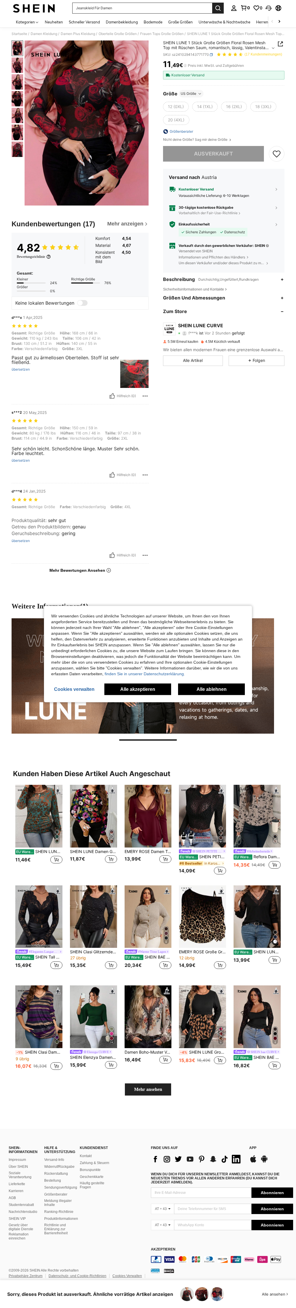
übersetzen (21, 369)
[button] (268, 8)
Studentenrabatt (21, 1205)
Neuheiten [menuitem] (54, 22)
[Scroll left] (272, 21)
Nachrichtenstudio (23, 1212)
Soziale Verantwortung (20, 1175)
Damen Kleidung (44, 34)
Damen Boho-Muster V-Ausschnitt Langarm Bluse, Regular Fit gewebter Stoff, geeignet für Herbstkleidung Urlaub (148, 1052)
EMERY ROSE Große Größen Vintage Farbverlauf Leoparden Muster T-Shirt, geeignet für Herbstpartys (202, 952)
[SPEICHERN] (276, 154)
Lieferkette (17, 1184)
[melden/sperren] (145, 396)
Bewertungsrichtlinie (31, 257)
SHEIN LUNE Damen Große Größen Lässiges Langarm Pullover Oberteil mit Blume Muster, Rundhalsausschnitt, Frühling (93, 851)
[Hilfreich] (112, 396)
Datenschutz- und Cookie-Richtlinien (77, 1276)
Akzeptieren (163, 1249)
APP (252, 1148)
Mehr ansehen (148, 1089)
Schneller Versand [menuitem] (84, 22)
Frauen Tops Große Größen (162, 34)
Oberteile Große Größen (118, 34)
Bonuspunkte (90, 1170)
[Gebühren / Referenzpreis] (185, 66)
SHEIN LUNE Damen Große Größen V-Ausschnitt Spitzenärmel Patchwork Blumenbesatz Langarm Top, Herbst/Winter (257, 952)
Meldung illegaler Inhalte (58, 1203)
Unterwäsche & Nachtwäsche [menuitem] (224, 22)
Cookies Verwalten (127, 1276)
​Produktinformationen (61, 1219)
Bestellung (52, 1181)
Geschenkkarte (91, 1177)
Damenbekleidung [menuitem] (122, 22)
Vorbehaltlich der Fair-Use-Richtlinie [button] (208, 213)
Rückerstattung (56, 1174)
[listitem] (39, 830)
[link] (245, 7)
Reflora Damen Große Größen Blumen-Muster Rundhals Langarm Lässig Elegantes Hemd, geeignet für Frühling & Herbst (257, 856)
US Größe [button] (188, 93)
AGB (12, 1198)
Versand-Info (54, 1160)
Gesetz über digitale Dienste (21, 1227)
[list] (197, 1159)
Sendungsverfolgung (60, 1187)
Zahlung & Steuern (94, 1163)
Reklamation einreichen (19, 1236)
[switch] (82, 303)
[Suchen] (218, 8)
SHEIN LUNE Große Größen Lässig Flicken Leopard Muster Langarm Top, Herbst (203, 1052)
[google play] (264, 1162)
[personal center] (233, 8)
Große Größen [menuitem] (180, 22)
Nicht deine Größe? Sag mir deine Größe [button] (195, 140)
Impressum (17, 1160)
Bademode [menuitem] (153, 22)
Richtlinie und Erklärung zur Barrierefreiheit (56, 1229)
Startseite (19, 34)
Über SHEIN (18, 1167)
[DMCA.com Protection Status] (169, 1270)
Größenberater (55, 1194)
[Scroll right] (279, 21)
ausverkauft (213, 154)
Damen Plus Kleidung (78, 34)
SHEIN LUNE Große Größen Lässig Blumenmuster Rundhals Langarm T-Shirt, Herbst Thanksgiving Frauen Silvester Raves (39, 851)
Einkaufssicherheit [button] (194, 224)
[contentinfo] (222, 1259)
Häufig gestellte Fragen (92, 1185)
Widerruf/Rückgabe (59, 1167)
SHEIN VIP (17, 1219)
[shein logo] (34, 8)
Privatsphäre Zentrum (25, 1276)
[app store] (253, 1162)
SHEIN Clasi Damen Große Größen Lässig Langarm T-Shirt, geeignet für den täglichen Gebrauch (39, 1052)
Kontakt (86, 1156)
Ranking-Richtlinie (58, 1212)
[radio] (176, 107)
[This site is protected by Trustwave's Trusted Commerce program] (155, 1270)
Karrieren (16, 1191)
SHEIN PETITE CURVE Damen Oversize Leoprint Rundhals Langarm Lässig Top (203, 856)
